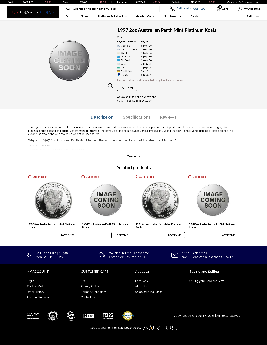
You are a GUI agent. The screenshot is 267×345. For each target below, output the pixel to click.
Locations (141, 281)
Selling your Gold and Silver (207, 281)
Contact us (88, 297)
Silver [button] (85, 16)
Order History (35, 292)
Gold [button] (69, 16)
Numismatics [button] (172, 16)
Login (30, 281)
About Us (141, 286)
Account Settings (38, 297)
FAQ (83, 281)
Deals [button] (194, 16)
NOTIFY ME (127, 87)
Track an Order (36, 286)
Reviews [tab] (168, 117)
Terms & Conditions (93, 292)
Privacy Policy (90, 286)
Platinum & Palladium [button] (112, 16)
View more (133, 156)
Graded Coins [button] (145, 16)
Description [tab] (102, 117)
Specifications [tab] (136, 117)
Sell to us (253, 16)
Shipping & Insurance (149, 292)
